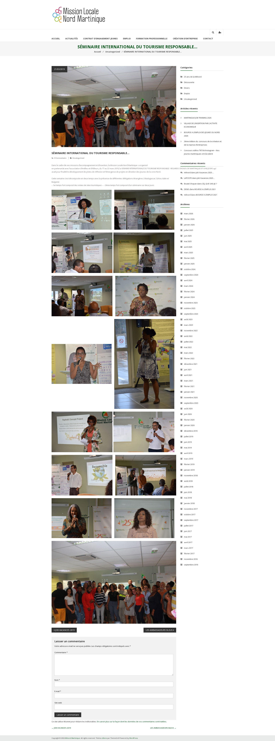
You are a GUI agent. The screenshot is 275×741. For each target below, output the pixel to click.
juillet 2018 (188, 486)
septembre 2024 (191, 275)
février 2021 (189, 386)
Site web (58, 702)
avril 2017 (188, 542)
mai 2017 (188, 536)
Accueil (56, 38)
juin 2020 (188, 414)
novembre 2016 (191, 559)
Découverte (189, 82)
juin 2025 (188, 236)
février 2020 (189, 419)
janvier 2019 (189, 470)
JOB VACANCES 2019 (65, 630)
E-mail (57, 691)
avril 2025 (188, 247)
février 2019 (189, 464)
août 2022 (188, 336)
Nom (57, 680)
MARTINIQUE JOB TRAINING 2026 (197, 117)
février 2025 (189, 258)
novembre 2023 (191, 302)
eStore (104, 738)
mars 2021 (188, 380)
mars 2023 (188, 325)
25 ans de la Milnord (193, 76)
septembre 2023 (191, 314)
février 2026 (189, 219)
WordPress (133, 738)
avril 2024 (188, 280)
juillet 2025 (188, 230)
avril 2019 (188, 453)
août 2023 (188, 319)
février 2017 (189, 553)
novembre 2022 (191, 330)
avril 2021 (188, 375)
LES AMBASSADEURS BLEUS (159, 630)
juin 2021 (188, 369)
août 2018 (188, 481)
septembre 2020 (191, 403)
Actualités (71, 38)
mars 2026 (188, 213)
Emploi (127, 38)
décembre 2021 (190, 364)
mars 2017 (188, 548)
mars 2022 (188, 353)
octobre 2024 (189, 269)
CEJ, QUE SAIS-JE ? (209, 183)
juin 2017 (188, 531)
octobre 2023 (189, 308)
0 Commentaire (60, 158)
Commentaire (61, 652)
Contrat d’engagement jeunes (100, 38)
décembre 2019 (190, 431)
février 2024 (189, 291)
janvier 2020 (189, 425)
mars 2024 (188, 286)
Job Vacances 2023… (205, 172)
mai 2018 (188, 497)
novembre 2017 (191, 509)
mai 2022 (188, 347)
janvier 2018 (189, 503)
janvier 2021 (189, 392)
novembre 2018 (191, 475)
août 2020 (188, 408)
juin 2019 (188, 442)
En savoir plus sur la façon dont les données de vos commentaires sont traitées (131, 721)
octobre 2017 (189, 514)
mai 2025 (188, 241)
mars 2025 (188, 252)
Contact (208, 38)
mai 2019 (188, 447)
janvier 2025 (189, 263)
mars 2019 (188, 458)
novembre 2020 (191, 397)
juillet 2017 (188, 525)
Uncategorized (78, 158)
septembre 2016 (191, 564)
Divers (187, 88)
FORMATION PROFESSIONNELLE (151, 38)
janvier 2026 (189, 224)
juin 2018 (188, 492)
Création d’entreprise (185, 38)
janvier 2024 (189, 297)
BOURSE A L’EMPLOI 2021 (205, 189)
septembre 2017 (191, 520)
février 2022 (189, 358)
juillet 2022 (188, 341)
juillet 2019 (188, 436)
